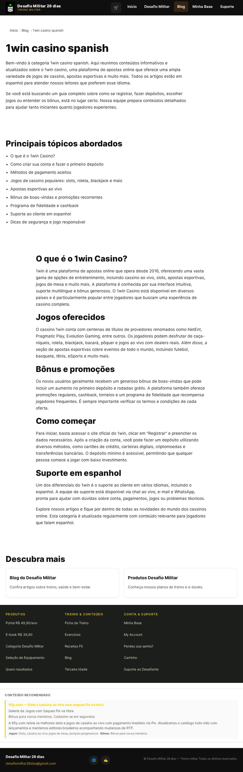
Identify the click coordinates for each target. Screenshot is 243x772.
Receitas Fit (74, 646)
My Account (133, 634)
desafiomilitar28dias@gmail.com (31, 763)
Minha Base (202, 6)
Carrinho (130, 658)
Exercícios (72, 634)
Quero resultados (19, 669)
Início (132, 6)
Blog (181, 6)
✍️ (106, 760)
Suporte (227, 6)
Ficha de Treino (77, 623)
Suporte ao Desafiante (141, 669)
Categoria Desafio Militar (25, 646)
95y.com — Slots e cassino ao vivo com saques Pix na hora (56, 705)
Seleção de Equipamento (25, 658)
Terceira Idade (76, 669)
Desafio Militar (157, 6)
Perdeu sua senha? (138, 646)
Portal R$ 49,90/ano (21, 623)
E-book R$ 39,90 (19, 634)
